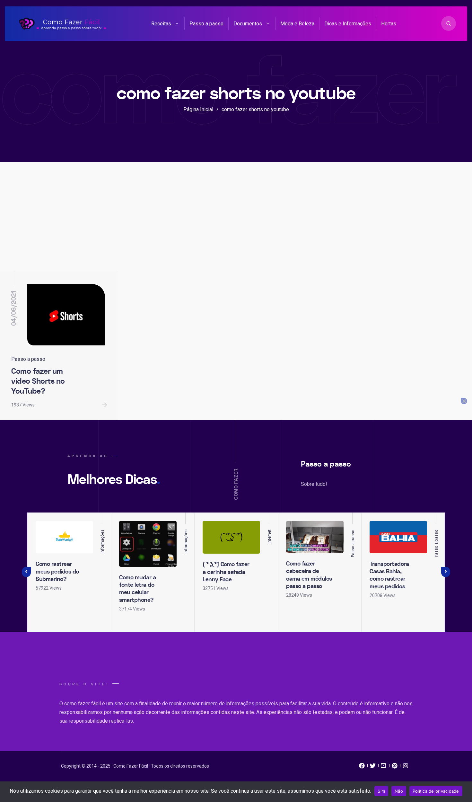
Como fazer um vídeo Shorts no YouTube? (38, 381)
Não (399, 791)
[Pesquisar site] (448, 23)
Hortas (388, 24)
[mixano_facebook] (362, 767)
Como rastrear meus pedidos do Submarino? (57, 571)
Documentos (247, 24)
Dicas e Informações (347, 24)
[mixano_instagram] (405, 767)
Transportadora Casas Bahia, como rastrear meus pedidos (389, 575)
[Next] (445, 572)
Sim (381, 791)
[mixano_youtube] (384, 767)
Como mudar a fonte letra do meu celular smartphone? (137, 589)
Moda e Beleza (297, 24)
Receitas (161, 24)
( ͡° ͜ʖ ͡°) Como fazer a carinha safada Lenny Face (226, 572)
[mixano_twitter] (373, 767)
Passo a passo (206, 24)
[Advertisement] (236, 223)
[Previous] (26, 572)
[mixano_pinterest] (394, 767)
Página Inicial (198, 109)
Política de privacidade (436, 791)
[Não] (464, 401)
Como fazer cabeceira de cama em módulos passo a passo (309, 575)
